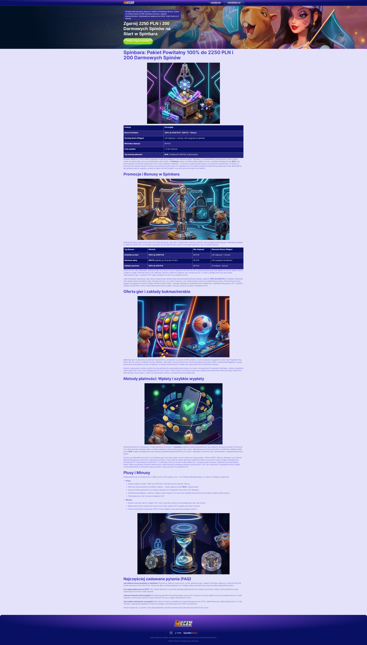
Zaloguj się (216, 3)
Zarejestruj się (234, 3)
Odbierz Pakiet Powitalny (138, 41)
